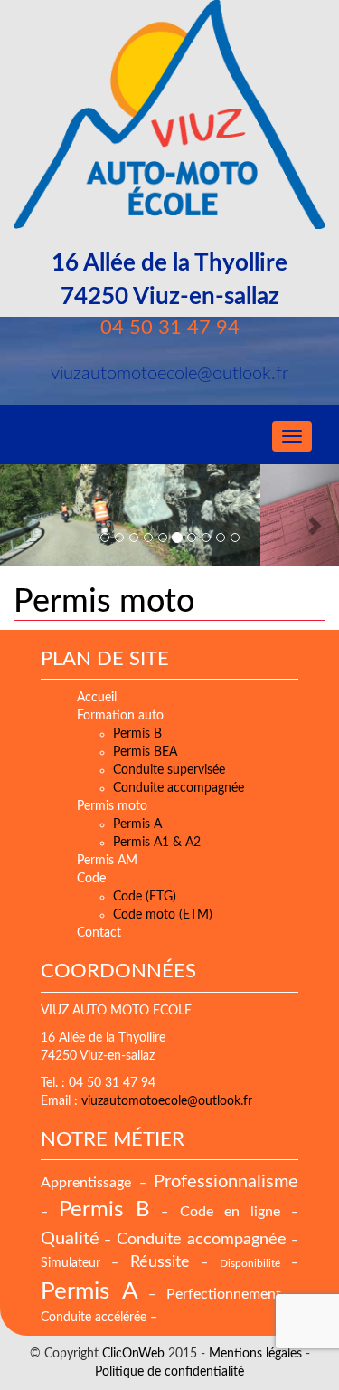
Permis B (137, 734)
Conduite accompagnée (178, 788)
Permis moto (104, 602)
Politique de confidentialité (169, 1372)
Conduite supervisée (169, 770)
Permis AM (107, 860)
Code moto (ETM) (162, 915)
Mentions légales (255, 1353)
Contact (99, 933)
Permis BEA (145, 752)
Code (91, 878)
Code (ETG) (144, 896)
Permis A (137, 824)
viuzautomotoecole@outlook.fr (166, 1101)
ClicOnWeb (133, 1353)
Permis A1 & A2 (157, 842)
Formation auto (120, 715)
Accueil (97, 697)
